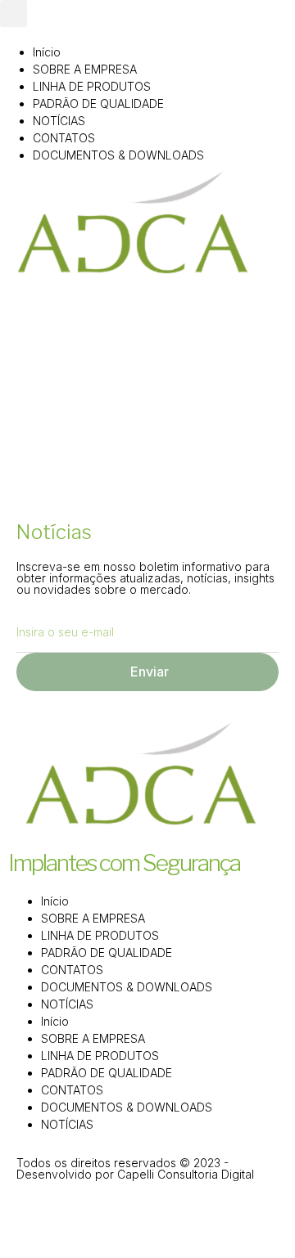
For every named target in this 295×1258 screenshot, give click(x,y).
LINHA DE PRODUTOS (92, 86)
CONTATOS (64, 138)
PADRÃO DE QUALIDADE (98, 103)
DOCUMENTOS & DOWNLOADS (118, 155)
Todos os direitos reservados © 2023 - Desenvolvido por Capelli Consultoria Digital (135, 1168)
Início (47, 52)
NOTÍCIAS (59, 121)
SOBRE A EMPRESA (85, 69)
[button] (13, 13)
